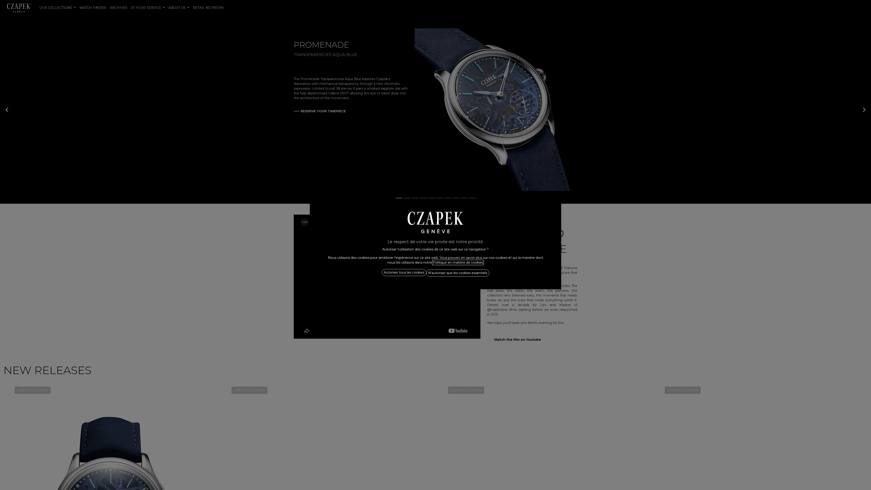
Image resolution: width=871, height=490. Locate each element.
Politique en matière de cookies (458, 262)
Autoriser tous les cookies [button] (404, 272)
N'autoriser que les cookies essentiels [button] (457, 273)
